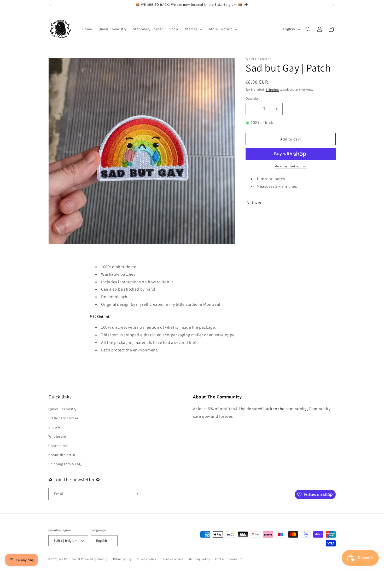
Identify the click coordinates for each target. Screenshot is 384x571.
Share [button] (256, 202)
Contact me (58, 445)
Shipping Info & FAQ (65, 464)
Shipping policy (199, 559)
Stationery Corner (63, 418)
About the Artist (62, 454)
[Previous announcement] (50, 5)
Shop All (55, 427)
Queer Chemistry (62, 409)
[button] (193, 28)
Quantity (252, 98)
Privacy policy (146, 559)
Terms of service (172, 559)
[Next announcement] (334, 5)
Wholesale (57, 436)
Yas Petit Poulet (69, 559)
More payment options (291, 166)
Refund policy (122, 559)
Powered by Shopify (94, 559)
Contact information (229, 559)
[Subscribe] (136, 494)
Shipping (272, 89)
